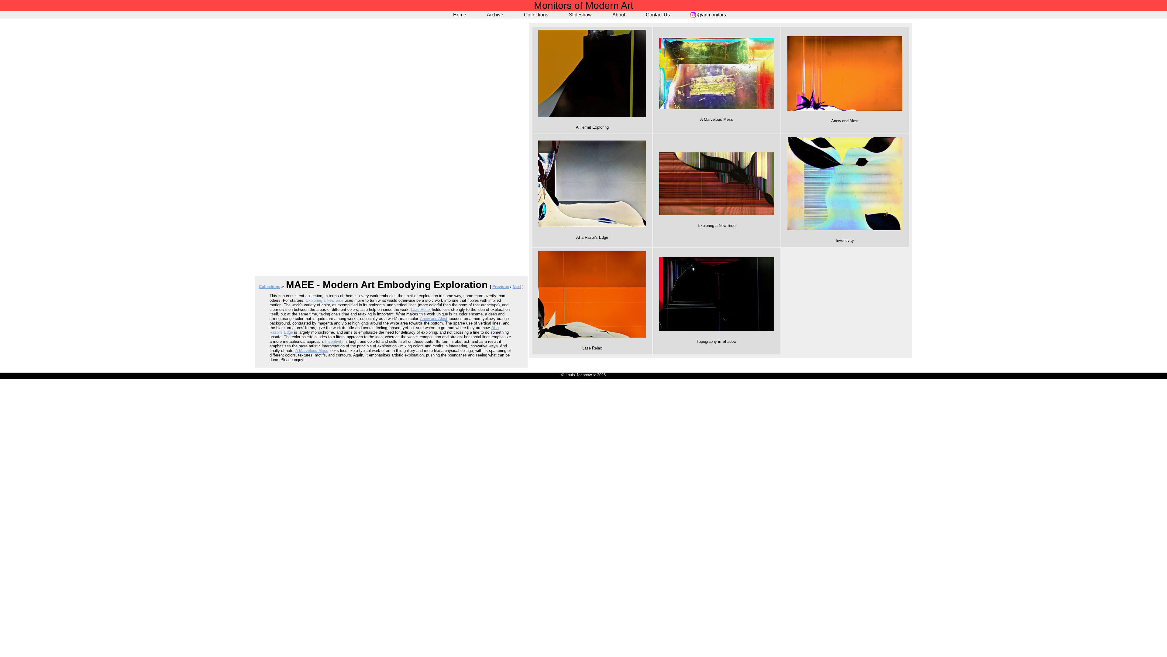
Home (459, 14)
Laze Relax (421, 309)
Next (517, 286)
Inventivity (334, 341)
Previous (500, 286)
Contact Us (658, 14)
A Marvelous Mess (311, 350)
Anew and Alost (433, 318)
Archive (495, 14)
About (618, 14)
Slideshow (580, 14)
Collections (536, 14)
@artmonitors (711, 14)
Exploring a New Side (324, 300)
